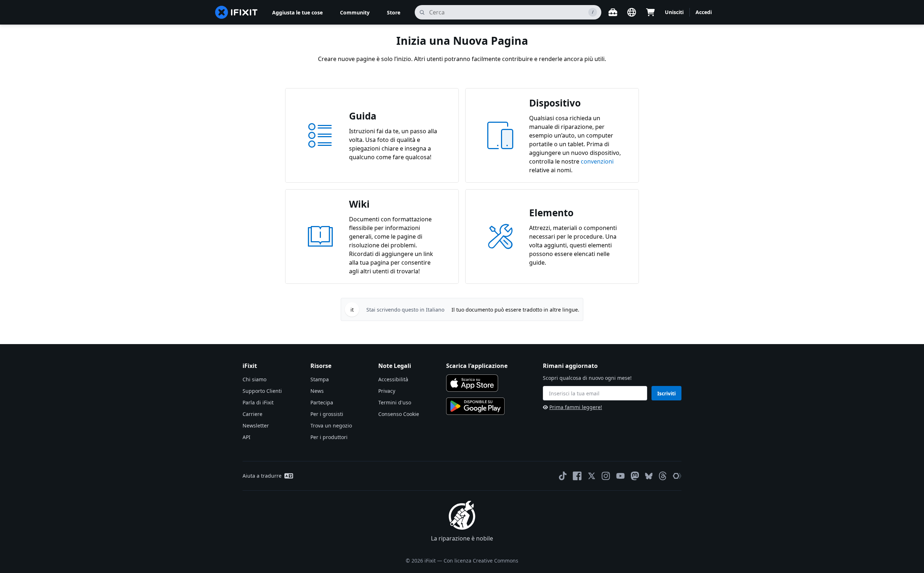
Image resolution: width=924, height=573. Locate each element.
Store (393, 12)
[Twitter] (591, 476)
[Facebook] (577, 476)
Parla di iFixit (258, 402)
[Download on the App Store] (472, 383)
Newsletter (256, 425)
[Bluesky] (649, 476)
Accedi (704, 12)
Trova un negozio (331, 425)
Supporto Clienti (262, 390)
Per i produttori (329, 437)
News (317, 390)
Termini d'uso (394, 402)
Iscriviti (666, 393)
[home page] (236, 12)
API (246, 437)
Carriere (252, 414)
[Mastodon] (635, 476)
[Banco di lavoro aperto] (613, 12)
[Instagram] (606, 476)
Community (355, 12)
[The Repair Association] (677, 476)
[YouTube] (620, 476)
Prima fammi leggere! (575, 407)
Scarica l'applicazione (476, 366)
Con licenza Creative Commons (481, 560)
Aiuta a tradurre (262, 475)
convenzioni (597, 161)
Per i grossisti (326, 414)
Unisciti (674, 12)
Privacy (386, 390)
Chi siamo (254, 379)
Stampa (319, 379)
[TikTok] (562, 476)
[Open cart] (650, 12)
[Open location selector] (631, 12)
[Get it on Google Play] (475, 406)
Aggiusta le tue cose (297, 12)
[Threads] (662, 476)
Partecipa (321, 402)
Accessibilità (393, 379)
